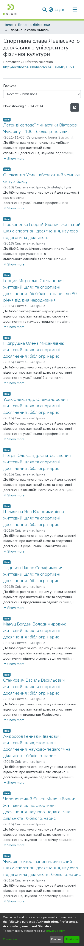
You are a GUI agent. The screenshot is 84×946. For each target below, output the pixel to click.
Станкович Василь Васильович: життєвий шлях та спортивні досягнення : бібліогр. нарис (34, 686)
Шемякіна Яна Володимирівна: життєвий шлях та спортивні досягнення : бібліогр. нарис (34, 518)
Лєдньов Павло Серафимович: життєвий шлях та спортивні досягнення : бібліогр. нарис (33, 574)
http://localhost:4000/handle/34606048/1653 (38, 67)
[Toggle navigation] (75, 10)
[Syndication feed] (74, 107)
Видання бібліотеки (34, 24)
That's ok (71, 939)
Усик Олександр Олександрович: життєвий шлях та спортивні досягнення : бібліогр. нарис (35, 405)
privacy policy (55, 931)
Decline (56, 939)
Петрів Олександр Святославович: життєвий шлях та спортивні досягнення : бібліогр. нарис (37, 462)
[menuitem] (50, 9)
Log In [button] (59, 9)
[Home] (10, 9)
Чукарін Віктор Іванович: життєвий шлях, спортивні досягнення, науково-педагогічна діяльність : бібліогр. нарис (42, 868)
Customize (10, 939)
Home (8, 24)
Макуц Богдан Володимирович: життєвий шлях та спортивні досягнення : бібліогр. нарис (34, 630)
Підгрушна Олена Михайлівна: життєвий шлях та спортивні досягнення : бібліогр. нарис (33, 349)
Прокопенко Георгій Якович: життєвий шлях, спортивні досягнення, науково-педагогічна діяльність (42, 231)
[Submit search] (44, 9)
